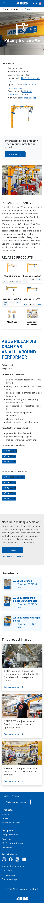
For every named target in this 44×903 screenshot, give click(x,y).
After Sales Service (11, 823)
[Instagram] (4, 859)
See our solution (11, 687)
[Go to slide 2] (20, 192)
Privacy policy (8, 875)
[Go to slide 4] (23, 192)
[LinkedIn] (24, 859)
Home (5, 9)
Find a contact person (12, 556)
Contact (12, 550)
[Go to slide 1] (18, 192)
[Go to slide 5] (25, 192)
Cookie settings (9, 879)
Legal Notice (8, 871)
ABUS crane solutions (12, 843)
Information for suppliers (14, 866)
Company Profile (10, 835)
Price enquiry (15, 154)
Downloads (7, 848)
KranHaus (6, 839)
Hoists (5, 818)
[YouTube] (17, 859)
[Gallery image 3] (22, 180)
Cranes (14, 9)
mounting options (29, 98)
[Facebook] (10, 859)
